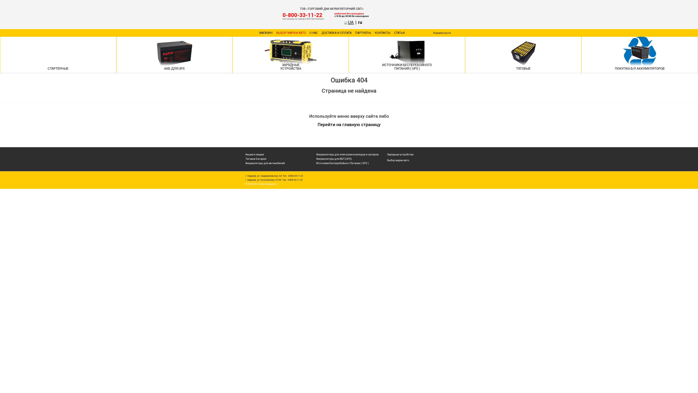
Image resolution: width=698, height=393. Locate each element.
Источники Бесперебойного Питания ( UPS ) (342, 163)
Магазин (265, 33)
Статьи (399, 33)
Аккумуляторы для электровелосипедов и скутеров (347, 154)
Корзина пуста (442, 32)
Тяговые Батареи (255, 158)
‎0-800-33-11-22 (302, 15)
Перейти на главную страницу (349, 124)
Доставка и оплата (337, 33)
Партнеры (363, 33)
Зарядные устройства (400, 154)
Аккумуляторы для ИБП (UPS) (334, 158)
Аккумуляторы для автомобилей (265, 163)
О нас (314, 33)
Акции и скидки (254, 154)
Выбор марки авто (291, 33)
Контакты (382, 33)
